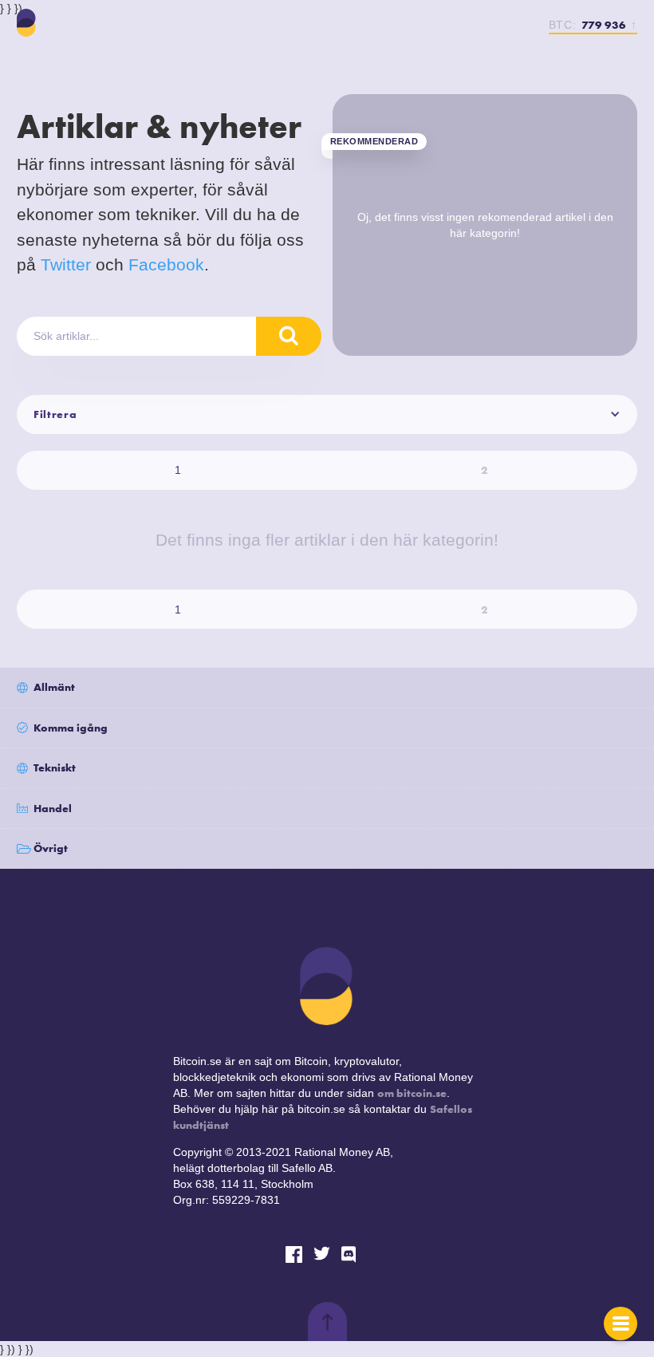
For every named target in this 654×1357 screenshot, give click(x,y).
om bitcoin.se (412, 1093)
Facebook (166, 264)
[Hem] (26, 23)
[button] (327, 414)
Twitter (66, 264)
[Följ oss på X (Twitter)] (321, 1254)
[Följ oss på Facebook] (294, 1254)
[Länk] (349, 1254)
